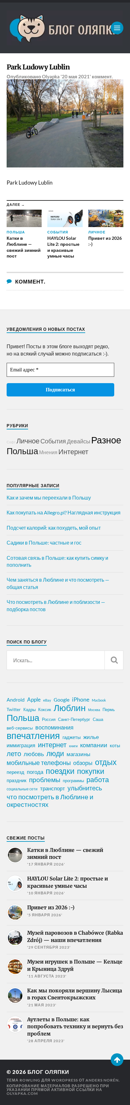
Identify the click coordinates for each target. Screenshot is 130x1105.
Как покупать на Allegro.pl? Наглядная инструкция (64, 512)
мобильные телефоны (39, 762)
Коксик (44, 709)
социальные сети (22, 789)
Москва (94, 710)
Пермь (109, 709)
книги (73, 746)
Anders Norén (102, 1080)
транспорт (52, 788)
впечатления (33, 735)
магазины (78, 754)
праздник (17, 780)
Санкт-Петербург (74, 719)
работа (97, 779)
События (53, 441)
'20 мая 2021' (76, 76)
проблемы (44, 779)
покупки (90, 771)
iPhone (80, 699)
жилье (91, 737)
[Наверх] (117, 1059)
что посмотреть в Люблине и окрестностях (50, 800)
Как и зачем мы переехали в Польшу (49, 497)
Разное (106, 439)
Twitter (14, 709)
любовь (34, 753)
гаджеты (71, 737)
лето (14, 753)
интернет (52, 745)
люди (55, 753)
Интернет (73, 451)
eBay (47, 700)
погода (35, 771)
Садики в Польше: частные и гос (44, 542)
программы (73, 780)
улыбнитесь (85, 788)
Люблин (70, 708)
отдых (106, 762)
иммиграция (21, 745)
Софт (11, 442)
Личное (27, 440)
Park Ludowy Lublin (38, 67)
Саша (98, 719)
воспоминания (54, 727)
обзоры (82, 762)
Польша (22, 451)
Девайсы (78, 441)
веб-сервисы (20, 727)
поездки (60, 771)
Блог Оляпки (48, 1072)
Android (16, 699)
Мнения (48, 452)
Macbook (99, 700)
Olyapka (51, 76)
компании (93, 745)
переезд (15, 772)
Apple (34, 699)
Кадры (29, 709)
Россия (49, 719)
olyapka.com (22, 1093)
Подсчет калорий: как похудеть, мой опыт (54, 528)
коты (115, 745)
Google (61, 699)
